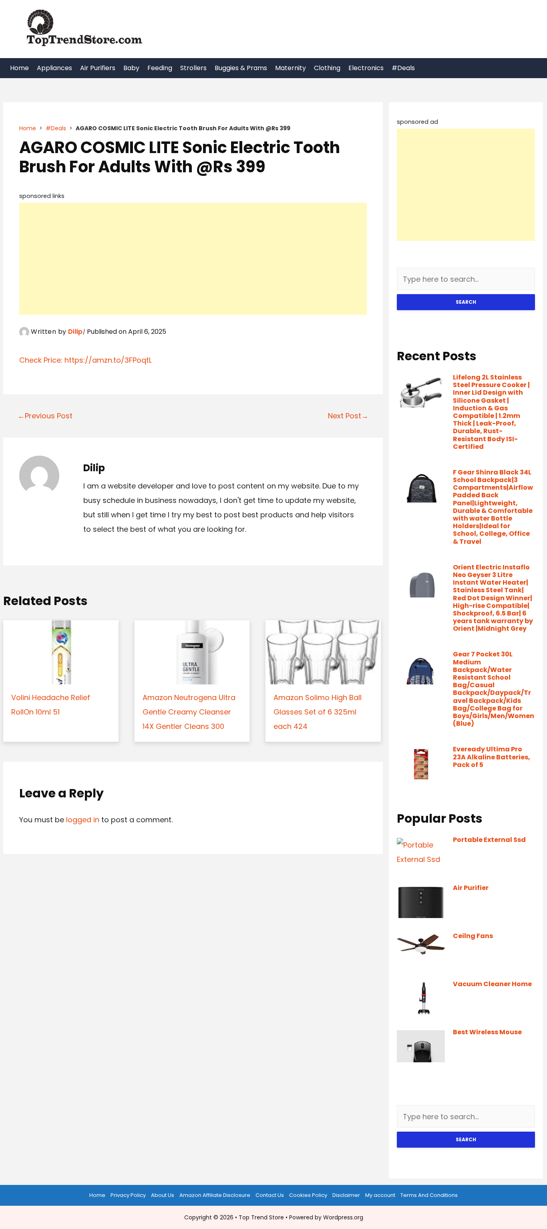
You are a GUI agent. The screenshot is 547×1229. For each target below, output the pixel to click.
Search (466, 302)
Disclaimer (346, 1195)
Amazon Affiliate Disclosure (214, 1195)
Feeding (159, 68)
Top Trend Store (261, 1217)
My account (380, 1195)
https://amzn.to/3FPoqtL (108, 360)
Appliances (54, 68)
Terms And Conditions (429, 1195)
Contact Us (269, 1195)
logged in (82, 820)
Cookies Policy (308, 1195)
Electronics (366, 68)
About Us (162, 1195)
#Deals (403, 68)
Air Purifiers (97, 68)
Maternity (290, 68)
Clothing (327, 68)
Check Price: (41, 360)
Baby (131, 68)
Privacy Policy (128, 1195)
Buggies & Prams (241, 68)
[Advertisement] (193, 259)
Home (19, 68)
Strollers (193, 68)
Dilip (75, 331)
